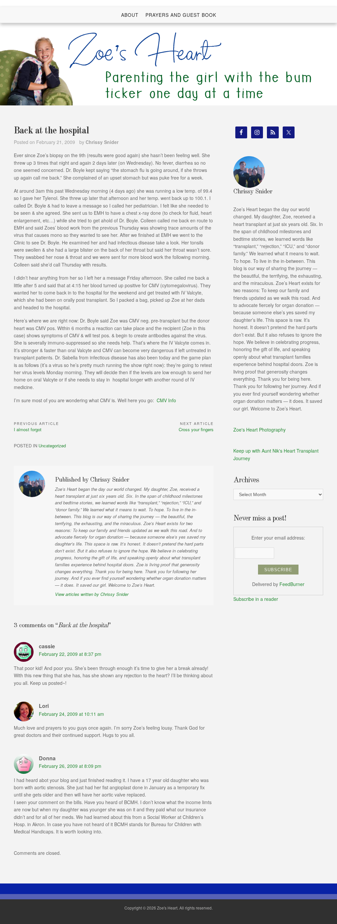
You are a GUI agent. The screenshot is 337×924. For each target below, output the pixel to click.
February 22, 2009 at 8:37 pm (70, 654)
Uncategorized (52, 445)
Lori (44, 706)
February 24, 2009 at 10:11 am (71, 714)
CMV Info (166, 400)
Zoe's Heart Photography (259, 429)
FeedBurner (291, 584)
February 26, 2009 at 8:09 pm (70, 766)
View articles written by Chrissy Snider (91, 594)
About (130, 15)
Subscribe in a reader (255, 599)
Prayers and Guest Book (180, 15)
